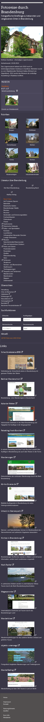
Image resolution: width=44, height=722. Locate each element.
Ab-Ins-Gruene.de (8, 484)
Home (5, 697)
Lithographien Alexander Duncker (15, 235)
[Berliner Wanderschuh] (22, 395)
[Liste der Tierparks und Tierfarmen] (2, 271)
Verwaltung (5, 290)
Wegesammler (7, 591)
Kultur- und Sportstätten (12, 228)
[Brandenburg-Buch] (32, 185)
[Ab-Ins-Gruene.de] (22, 501)
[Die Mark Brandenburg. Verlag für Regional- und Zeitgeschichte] (11, 185)
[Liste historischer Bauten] (2, 226)
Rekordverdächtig (9, 255)
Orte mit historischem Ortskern (14, 244)
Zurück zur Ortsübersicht (9, 109)
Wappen (6, 278)
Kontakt (5, 704)
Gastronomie (8, 224)
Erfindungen (5, 296)
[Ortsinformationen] (7, 88)
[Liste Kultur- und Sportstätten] (2, 228)
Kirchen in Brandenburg (11, 538)
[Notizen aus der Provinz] (22, 581)
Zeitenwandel (8, 280)
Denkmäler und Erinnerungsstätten (15, 215)
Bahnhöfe (7, 203)
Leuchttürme (8, 233)
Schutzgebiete (6, 301)
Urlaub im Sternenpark (11, 511)
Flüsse (6, 221)
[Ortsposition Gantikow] (3, 88)
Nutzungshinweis (9, 708)
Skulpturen (7, 262)
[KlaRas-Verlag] (11, 192)
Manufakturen (6, 299)
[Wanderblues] (22, 635)
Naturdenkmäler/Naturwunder (14, 242)
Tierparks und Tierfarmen (12, 271)
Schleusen (7, 260)
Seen (5, 258)
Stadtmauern (8, 267)
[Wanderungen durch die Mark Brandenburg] (22, 474)
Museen (6, 240)
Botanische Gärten (10, 206)
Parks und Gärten (9, 246)
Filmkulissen (8, 219)
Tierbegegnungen (9, 269)
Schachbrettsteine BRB (10, 352)
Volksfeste (4, 294)
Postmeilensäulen (9, 249)
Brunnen (6, 212)
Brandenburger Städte (11, 208)
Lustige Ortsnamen (10, 237)
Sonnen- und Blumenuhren (13, 264)
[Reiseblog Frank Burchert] (22, 447)
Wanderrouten (8, 274)
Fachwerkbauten (9, 217)
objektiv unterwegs (9, 645)
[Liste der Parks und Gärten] (2, 246)
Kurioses (6, 231)
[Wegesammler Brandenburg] (22, 608)
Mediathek (6, 717)
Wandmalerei (8, 276)
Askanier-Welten (8, 403)
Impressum (7, 702)
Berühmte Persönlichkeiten (10, 305)
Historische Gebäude (11, 226)
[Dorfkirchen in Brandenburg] (22, 554)
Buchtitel (4, 303)
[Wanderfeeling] (22, 686)
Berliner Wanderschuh (10, 379)
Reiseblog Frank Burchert (11, 430)
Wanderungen (7, 457)
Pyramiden (7, 251)
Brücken (6, 210)
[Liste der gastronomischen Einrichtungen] (2, 224)
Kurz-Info (6, 715)
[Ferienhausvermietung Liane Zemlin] (22, 528)
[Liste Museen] (2, 240)
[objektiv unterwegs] (22, 662)
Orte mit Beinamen (7, 292)
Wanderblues (6, 618)
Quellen (6, 253)
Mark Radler (6, 565)
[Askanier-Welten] (22, 420)
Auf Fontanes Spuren (11, 201)
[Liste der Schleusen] (2, 260)
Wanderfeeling (7, 670)
